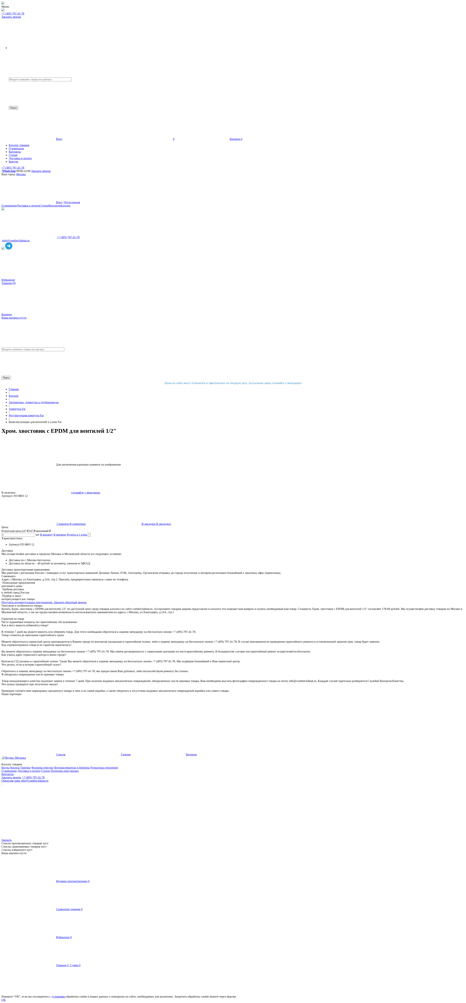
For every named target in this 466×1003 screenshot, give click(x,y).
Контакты (54, 205)
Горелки (25, 767)
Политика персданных (65, 770)
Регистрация (72, 202)
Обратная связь (10, 780)
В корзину (46, 534)
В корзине (60, 534)
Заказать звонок (11, 16)
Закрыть (6, 840)
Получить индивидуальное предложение (27, 602)
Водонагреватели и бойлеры (72, 767)
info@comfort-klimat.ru (34, 780)
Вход (59, 139)
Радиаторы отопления (104, 767)
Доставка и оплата (28, 205)
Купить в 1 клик (77, 534)
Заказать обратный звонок (70, 602)
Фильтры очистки (42, 767)
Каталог (66, 205)
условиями (59, 996)
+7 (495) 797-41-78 (12, 13)
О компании (9, 205)
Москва (21, 174)
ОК (3, 999)
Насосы (15, 767)
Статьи (44, 205)
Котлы (5, 767)
